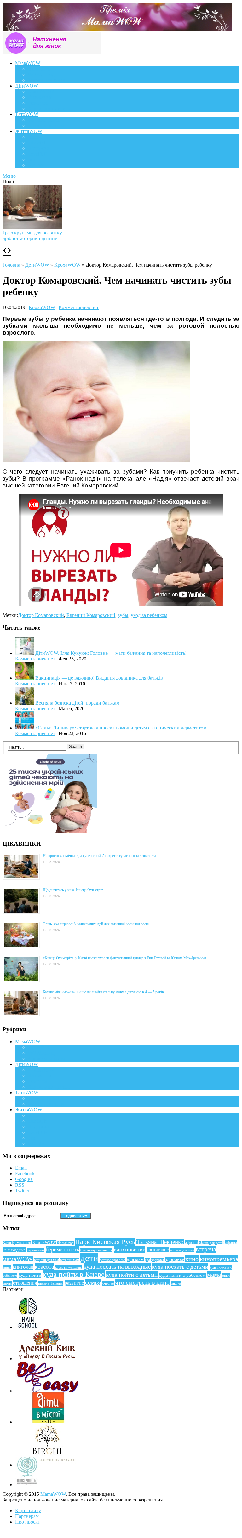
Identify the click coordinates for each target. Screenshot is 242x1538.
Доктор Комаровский (41, 615)
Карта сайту (28, 1510)
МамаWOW (27, 63)
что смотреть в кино (142, 1282)
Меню (9, 176)
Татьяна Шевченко (160, 1242)
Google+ (24, 1179)
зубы (123, 615)
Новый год (65, 1243)
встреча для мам (182, 1250)
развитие (74, 1283)
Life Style (37, 142)
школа (176, 1283)
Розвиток (38, 103)
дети (89, 1258)
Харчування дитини (49, 108)
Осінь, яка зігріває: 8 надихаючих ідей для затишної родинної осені (96, 924)
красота (44, 1266)
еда (147, 1260)
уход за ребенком (149, 615)
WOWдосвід (41, 74)
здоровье (174, 1259)
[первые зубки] (96, 460)
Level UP (37, 154)
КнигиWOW (44, 1242)
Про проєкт (27, 1521)
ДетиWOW (37, 265)
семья (93, 1282)
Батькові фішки (44, 120)
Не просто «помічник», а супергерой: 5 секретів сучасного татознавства (99, 856)
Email (21, 1168)
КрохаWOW (41, 91)
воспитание (158, 1249)
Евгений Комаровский (90, 615)
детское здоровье (112, 1260)
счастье (108, 1283)
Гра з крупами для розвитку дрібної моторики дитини (32, 235)
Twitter (22, 1190)
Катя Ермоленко (17, 1243)
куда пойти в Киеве (74, 1274)
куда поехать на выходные (117, 1266)
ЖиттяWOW (28, 131)
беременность (62, 1249)
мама (214, 1274)
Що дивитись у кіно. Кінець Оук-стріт (73, 890)
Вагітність (39, 69)
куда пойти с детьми (132, 1274)
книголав (23, 1267)
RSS (19, 1185)
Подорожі (38, 148)
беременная (35, 1250)
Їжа (31, 159)
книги (7, 1267)
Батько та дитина (46, 125)
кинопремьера (219, 1258)
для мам (135, 1259)
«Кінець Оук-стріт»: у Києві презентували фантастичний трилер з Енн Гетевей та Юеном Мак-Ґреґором (124, 958)
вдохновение (129, 1249)
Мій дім (36, 165)
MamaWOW (53, 1494)
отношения (25, 1283)
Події (33, 137)
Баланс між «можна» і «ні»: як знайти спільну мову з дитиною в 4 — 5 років (103, 992)
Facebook (25, 1173)
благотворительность (96, 1250)
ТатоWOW (26, 114)
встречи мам (69, 1260)
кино (192, 1258)
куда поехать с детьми (180, 1266)
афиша (191, 1242)
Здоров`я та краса (46, 80)
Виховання (39, 97)
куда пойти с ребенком (182, 1275)
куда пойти (30, 1275)
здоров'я (157, 1260)
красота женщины (68, 1267)
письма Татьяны (50, 1283)
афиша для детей (211, 1243)
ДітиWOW (26, 86)
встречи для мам (46, 1260)
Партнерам (27, 1516)
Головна (11, 265)
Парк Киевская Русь (105, 1242)
